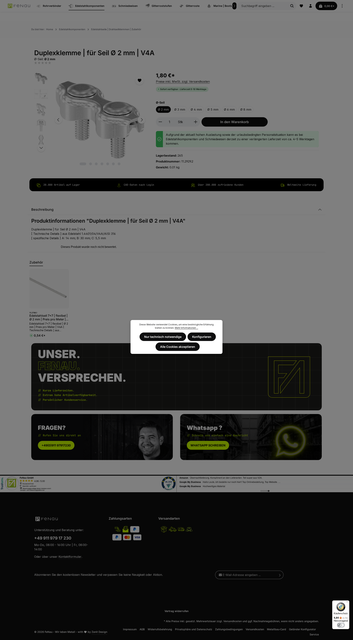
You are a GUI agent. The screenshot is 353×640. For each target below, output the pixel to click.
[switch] (341, 625)
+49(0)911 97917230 (56, 445)
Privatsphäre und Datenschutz (193, 629)
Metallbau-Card (276, 629)
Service (314, 634)
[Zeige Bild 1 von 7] (83, 163)
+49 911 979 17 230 (52, 538)
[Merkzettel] (301, 6)
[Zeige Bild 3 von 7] (96, 163)
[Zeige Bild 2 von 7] (90, 163)
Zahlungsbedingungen (229, 629)
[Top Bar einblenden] (342, 6)
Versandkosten (232, 621)
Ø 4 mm (196, 109)
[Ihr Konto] (310, 6)
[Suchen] (292, 6)
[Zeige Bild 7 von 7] (119, 163)
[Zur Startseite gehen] (19, 6)
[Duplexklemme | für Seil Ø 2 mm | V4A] (100, 120)
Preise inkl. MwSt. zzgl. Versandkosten (183, 81)
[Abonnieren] (280, 575)
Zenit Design (99, 631)
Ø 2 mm (163, 109)
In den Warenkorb (234, 122)
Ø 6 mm (229, 109)
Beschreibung (42, 209)
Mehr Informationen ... (186, 327)
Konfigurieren (201, 337)
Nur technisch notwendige (162, 337)
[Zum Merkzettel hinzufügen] (139, 80)
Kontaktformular (69, 556)
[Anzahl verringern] (160, 122)
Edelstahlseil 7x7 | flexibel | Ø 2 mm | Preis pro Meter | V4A (48, 317)
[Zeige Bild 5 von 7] (107, 163)
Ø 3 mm (179, 109)
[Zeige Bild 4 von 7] (102, 163)
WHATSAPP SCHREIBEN (207, 445)
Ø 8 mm (245, 109)
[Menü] (347, 602)
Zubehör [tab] (36, 262)
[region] (91, 120)
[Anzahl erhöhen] (195, 122)
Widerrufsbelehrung (160, 629)
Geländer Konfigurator (302, 629)
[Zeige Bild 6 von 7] (113, 163)
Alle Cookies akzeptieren (177, 347)
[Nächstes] (234, 6)
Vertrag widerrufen (177, 611)
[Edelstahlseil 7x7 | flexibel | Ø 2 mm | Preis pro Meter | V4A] (49, 289)
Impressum (130, 629)
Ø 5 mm (212, 109)
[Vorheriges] (58, 120)
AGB (142, 629)
